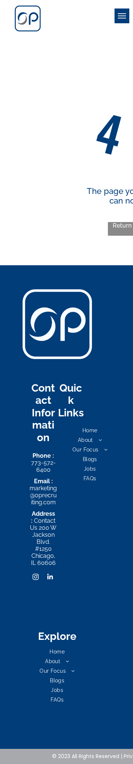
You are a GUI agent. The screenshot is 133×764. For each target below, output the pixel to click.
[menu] (122, 15)
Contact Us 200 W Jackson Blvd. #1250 (43, 534)
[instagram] (36, 578)
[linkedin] (50, 578)
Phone (42, 455)
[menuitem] (90, 430)
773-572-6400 (43, 466)
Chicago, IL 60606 (43, 559)
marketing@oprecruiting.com (43, 495)
